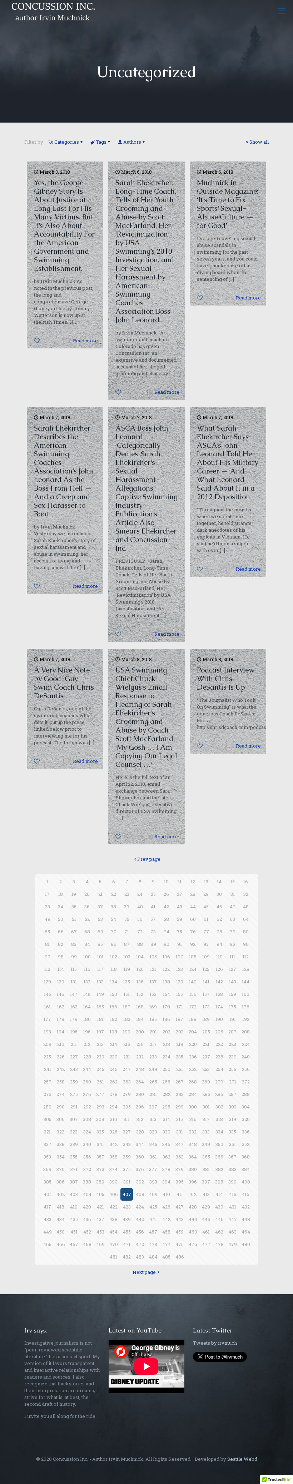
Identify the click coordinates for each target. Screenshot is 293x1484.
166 (113, 1006)
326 (114, 1131)
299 (179, 1106)
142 (219, 981)
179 (74, 1019)
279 (127, 1094)
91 (179, 944)
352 (245, 1144)
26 (166, 894)
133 (100, 981)
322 (60, 1131)
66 (61, 931)
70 (113, 931)
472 (140, 1244)
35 (73, 906)
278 (113, 1094)
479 (232, 1244)
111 (232, 956)
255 (232, 1069)
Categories (66, 142)
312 (139, 1119)
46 (219, 906)
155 (179, 994)
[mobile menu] (281, 11)
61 (206, 919)
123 (179, 969)
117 (100, 969)
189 (206, 1019)
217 (153, 1044)
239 (233, 1056)
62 (219, 919)
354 (61, 1156)
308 (87, 1119)
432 (246, 1206)
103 (126, 956)
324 (87, 1131)
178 (60, 1019)
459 (179, 1232)
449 (47, 1232)
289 (47, 1106)
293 (100, 1106)
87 (127, 944)
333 (206, 1131)
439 (127, 1219)
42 (166, 906)
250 (166, 1069)
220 (193, 1044)
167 (126, 1006)
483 (140, 1257)
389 (100, 1181)
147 (74, 994)
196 (87, 1031)
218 (166, 1044)
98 (61, 956)
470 (113, 1244)
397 (206, 1181)
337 (47, 1144)
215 (126, 1044)
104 (140, 956)
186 (166, 1019)
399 (232, 1181)
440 (140, 1219)
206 (219, 1031)
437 (100, 1219)
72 (140, 931)
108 (193, 956)
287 (232, 1094)
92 (192, 944)
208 (246, 1031)
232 (140, 1056)
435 (74, 1219)
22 (113, 894)
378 (166, 1169)
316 (193, 1119)
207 (232, 1031)
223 (232, 1044)
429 (206, 1206)
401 (47, 1194)
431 (232, 1206)
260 (87, 1081)
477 (206, 1244)
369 (47, 1169)
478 (219, 1244)
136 (140, 981)
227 (74, 1056)
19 (73, 894)
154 (166, 994)
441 (153, 1219)
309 (100, 1119)
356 (87, 1156)
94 (219, 944)
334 (219, 1131)
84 (87, 944)
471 (126, 1244)
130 (60, 981)
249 (153, 1069)
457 (153, 1232)
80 (246, 931)
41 (153, 906)
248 (140, 1069)
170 (166, 1006)
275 (74, 1094)
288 (246, 1094)
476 (193, 1244)
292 (87, 1106)
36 (87, 906)
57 (153, 919)
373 (100, 1169)
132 (87, 981)
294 (113, 1106)
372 (87, 1169)
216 (140, 1044)
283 (180, 1094)
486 (179, 1257)
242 (61, 1069)
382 (219, 1169)
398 (219, 1181)
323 (74, 1131)
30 (219, 894)
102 (113, 956)
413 (206, 1194)
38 (113, 906)
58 (166, 919)
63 (232, 919)
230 (114, 1056)
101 (100, 956)
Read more (85, 340)
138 (166, 981)
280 (140, 1094)
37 (100, 906)
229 (100, 1056)
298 (166, 1106)
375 (127, 1169)
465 (47, 1244)
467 (74, 1244)
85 (100, 944)
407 (127, 1194)
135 (126, 981)
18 (60, 894)
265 (153, 1081)
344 (140, 1144)
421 (100, 1206)
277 (100, 1094)
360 (140, 1156)
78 (219, 931)
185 (153, 1019)
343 (127, 1144)
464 (246, 1232)
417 (47, 1206)
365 (206, 1156)
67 (74, 931)
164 (87, 1006)
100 (87, 956)
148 (87, 994)
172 (193, 1006)
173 (206, 1006)
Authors (132, 142)
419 (74, 1206)
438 (113, 1219)
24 (140, 894)
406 (113, 1194)
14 (219, 881)
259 (74, 1081)
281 (153, 1094)
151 (127, 994)
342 (114, 1144)
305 (47, 1119)
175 (232, 1006)
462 (219, 1232)
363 (180, 1156)
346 (166, 1144)
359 (127, 1156)
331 (179, 1131)
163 (74, 1006)
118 (113, 969)
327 (127, 1131)
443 (179, 1219)
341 (100, 1144)
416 (245, 1194)
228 (87, 1056)
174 (219, 1006)
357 (100, 1156)
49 (47, 919)
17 (47, 894)
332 (193, 1131)
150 (113, 994)
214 (113, 1044)
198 (113, 1031)
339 (74, 1144)
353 (47, 1156)
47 (232, 906)
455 (127, 1232)
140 (193, 981)
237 (206, 1056)
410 (166, 1194)
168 (140, 1006)
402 (60, 1194)
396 (193, 1181)
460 (193, 1232)
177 (47, 1019)
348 (193, 1144)
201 (153, 1031)
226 (61, 1056)
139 (179, 981)
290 (60, 1106)
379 (179, 1169)
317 (206, 1119)
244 (87, 1069)
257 (47, 1081)
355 (74, 1156)
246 (113, 1069)
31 (232, 894)
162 (60, 1006)
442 (166, 1219)
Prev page (148, 859)
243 (74, 1069)
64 (246, 919)
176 (245, 1006)
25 (153, 894)
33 (47, 906)
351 (232, 1144)
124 (193, 969)
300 (193, 1106)
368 (246, 1156)
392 (140, 1181)
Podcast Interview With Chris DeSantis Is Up (225, 678)
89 (153, 944)
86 (113, 944)
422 (114, 1206)
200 (140, 1031)
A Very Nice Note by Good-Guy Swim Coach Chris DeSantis (64, 682)
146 (60, 994)
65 (47, 931)
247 (127, 1069)
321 (47, 1131)
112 (246, 956)
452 (87, 1232)
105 (153, 956)
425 (153, 1206)
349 (206, 1144)
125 (206, 969)
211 (74, 1044)
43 (179, 906)
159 (232, 994)
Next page (144, 1272)
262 (114, 1081)
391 (126, 1181)
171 (180, 1006)
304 (246, 1106)
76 (193, 931)
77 (206, 931)
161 (47, 1006)
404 (87, 1194)
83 (73, 944)
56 (140, 919)
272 (246, 1081)
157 (206, 994)
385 (47, 1181)
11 (180, 881)
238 (219, 1056)
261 (100, 1081)
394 (166, 1181)
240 (246, 1056)
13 (206, 881)
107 (179, 956)
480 (246, 1244)
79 (232, 931)
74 (166, 931)
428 (193, 1206)
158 (219, 994)
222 (219, 1044)
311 (127, 1119)
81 (47, 944)
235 (179, 1056)
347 (179, 1144)
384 (246, 1169)
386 (60, 1181)
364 (193, 1156)
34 (60, 906)
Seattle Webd (242, 1459)
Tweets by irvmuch (215, 1343)
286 (219, 1094)
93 (206, 944)
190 (219, 1019)
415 (232, 1194)
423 (127, 1206)
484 (153, 1257)
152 (139, 994)
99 (74, 956)
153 (153, 994)
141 (206, 981)
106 (166, 956)
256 (246, 1069)
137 (153, 981)
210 (60, 1044)
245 (100, 1069)
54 (113, 919)
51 (74, 919)
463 (232, 1232)
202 (166, 1031)
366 (219, 1156)
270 (219, 1081)
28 (192, 894)
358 (114, 1156)
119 (127, 969)
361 (153, 1156)
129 (47, 981)
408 (140, 1194)
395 (180, 1181)
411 (180, 1194)
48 (246, 906)
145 (47, 994)
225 (47, 1056)
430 (219, 1206)
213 (100, 1044)
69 (100, 931)
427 (179, 1206)
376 (140, 1169)
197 (100, 1031)
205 (206, 1031)
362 (166, 1156)
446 (219, 1219)
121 (153, 969)
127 (232, 969)
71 (126, 931)
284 (193, 1094)
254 (219, 1069)
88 (140, 944)
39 (126, 906)
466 (60, 1244)
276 (87, 1094)
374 (113, 1169)
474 (166, 1244)
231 (126, 1056)
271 (232, 1081)
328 (140, 1131)
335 (232, 1131)
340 (87, 1144)
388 (87, 1181)
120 (140, 969)
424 (140, 1206)
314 (166, 1119)
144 (245, 981)
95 (232, 944)
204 (193, 1031)
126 (219, 969)
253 (206, 1069)
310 (113, 1119)
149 (100, 994)
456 (140, 1232)
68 (87, 931)
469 (100, 1244)
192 (245, 1019)
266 (166, 1081)
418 (60, 1206)
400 (246, 1181)
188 (193, 1019)
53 (100, 919)
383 (233, 1169)
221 (206, 1044)
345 (153, 1144)
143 (232, 981)
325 (100, 1131)
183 (126, 1019)
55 (126, 919)
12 (193, 881)
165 (100, 1006)
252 (193, 1069)
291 (74, 1106)
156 (193, 994)
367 (232, 1156)
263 (127, 1081)
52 (87, 919)
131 (74, 981)
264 (140, 1081)
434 (60, 1219)
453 (100, 1232)
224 (246, 1044)
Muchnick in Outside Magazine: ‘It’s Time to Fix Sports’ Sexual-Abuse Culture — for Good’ (227, 204)
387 (74, 1181)
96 (246, 944)
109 (206, 956)
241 (47, 1069)
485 (166, 1257)
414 (219, 1194)
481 (113, 1257)
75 (179, 931)
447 (232, 1219)
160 (245, 994)
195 (74, 1031)
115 (74, 969)
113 (47, 969)
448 (246, 1219)
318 (219, 1119)
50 (60, 919)
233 (153, 1056)
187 (179, 1019)
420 (87, 1206)
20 (87, 894)
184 (140, 1019)
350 (219, 1144)
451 (74, 1232)
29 (206, 894)
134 (113, 981)
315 (179, 1119)
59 (179, 919)
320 (246, 1119)
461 (206, 1232)
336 (246, 1131)
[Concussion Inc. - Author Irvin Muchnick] (51, 10)
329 (153, 1131)
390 (113, 1181)
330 (166, 1131)
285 (206, 1094)
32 (245, 894)
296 (140, 1106)
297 (153, 1106)
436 (87, 1219)
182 (113, 1019)
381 (206, 1169)
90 (166, 944)
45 (206, 906)
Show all (259, 142)
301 (206, 1106)
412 (193, 1194)
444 (193, 1219)
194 (60, 1031)
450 (60, 1232)
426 (166, 1206)
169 (153, 1006)
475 (179, 1244)
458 (166, 1232)
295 (127, 1106)
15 (232, 881)
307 (74, 1119)
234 (166, 1056)
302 (219, 1106)
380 (193, 1169)
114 (61, 969)
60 (193, 919)
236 (193, 1056)
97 (47, 956)
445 (206, 1219)
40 (140, 906)
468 (87, 1244)
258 (61, 1081)
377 (153, 1169)
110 (219, 956)
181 (100, 1019)
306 (60, 1119)
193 (47, 1031)
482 (127, 1257)
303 (233, 1106)
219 (179, 1044)
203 (180, 1031)
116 (87, 969)
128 (245, 969)
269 (206, 1081)
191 (232, 1019)
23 (126, 894)
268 (193, 1081)
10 (166, 881)
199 (126, 1031)
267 (179, 1081)
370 (60, 1169)
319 (232, 1119)
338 (61, 1144)
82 (60, 944)
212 (87, 1044)
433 (47, 1219)
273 (47, 1094)
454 (113, 1232)
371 (74, 1169)
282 (166, 1094)
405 (100, 1194)
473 (153, 1244)
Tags (101, 142)
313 (153, 1119)
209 (47, 1044)
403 (74, 1194)
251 (179, 1069)
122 (166, 969)
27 (179, 894)
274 (60, 1094)
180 (87, 1019)
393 (153, 1181)
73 (153, 931)
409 (153, 1194)
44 (193, 906)
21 (100, 894)
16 (245, 881)
